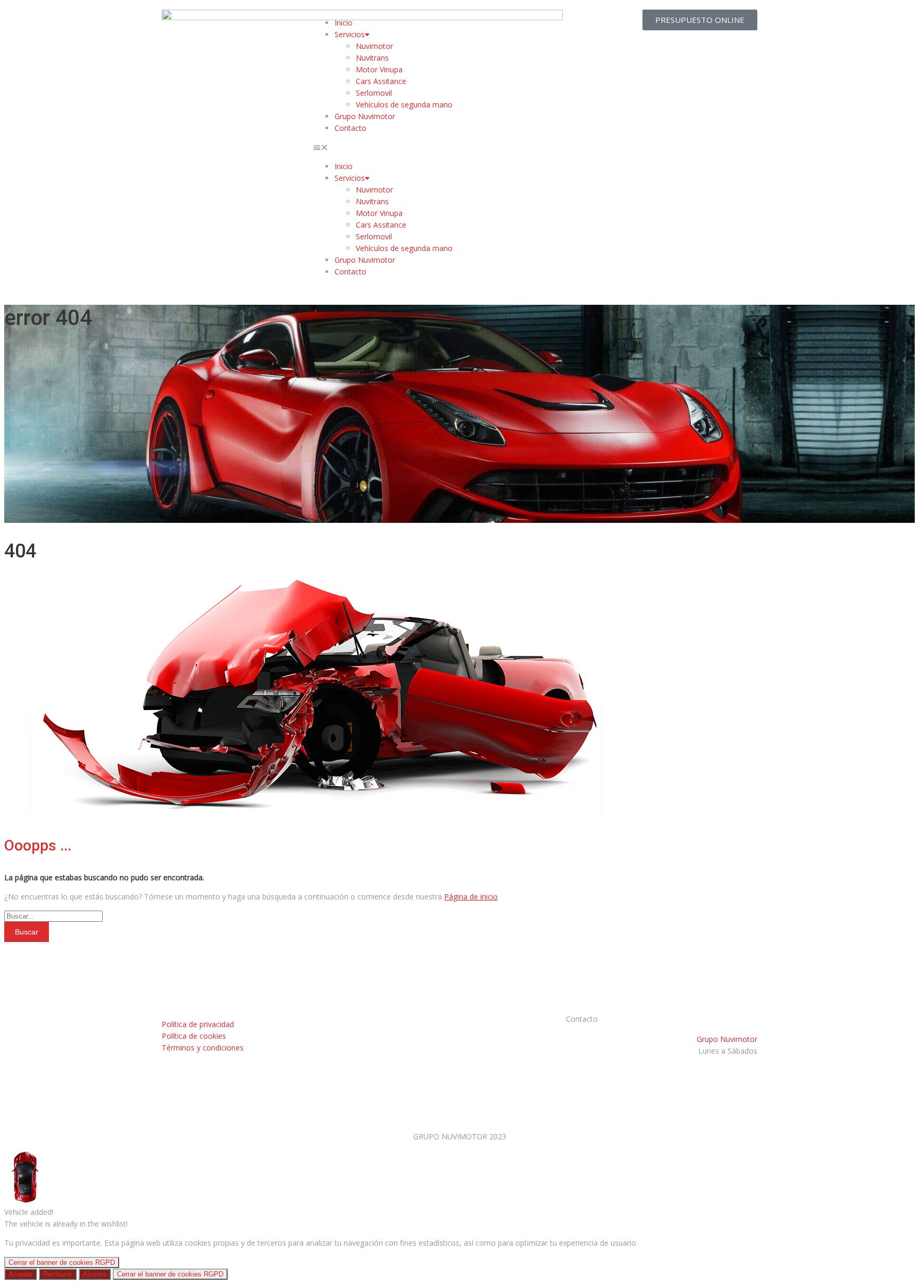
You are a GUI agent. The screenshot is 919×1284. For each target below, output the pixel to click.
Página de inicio (471, 896)
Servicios (350, 34)
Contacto (350, 128)
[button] (459, 147)
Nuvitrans (372, 58)
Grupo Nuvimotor (365, 116)
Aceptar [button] (20, 1274)
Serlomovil (374, 93)
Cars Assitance (381, 81)
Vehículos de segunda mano (404, 104)
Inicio (344, 23)
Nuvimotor (374, 46)
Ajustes (94, 1274)
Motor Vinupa (379, 69)
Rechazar (57, 1274)
